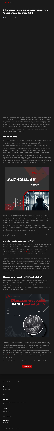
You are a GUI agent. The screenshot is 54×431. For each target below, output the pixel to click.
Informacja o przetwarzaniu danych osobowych (14, 402)
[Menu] (50, 2)
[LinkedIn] (7, 422)
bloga (8, 354)
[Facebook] (3, 422)
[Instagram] (5, 422)
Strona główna (6, 389)
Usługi (4, 391)
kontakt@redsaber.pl (8, 416)
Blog (4, 394)
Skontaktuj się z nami (8, 403)
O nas (4, 392)
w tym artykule (26, 251)
